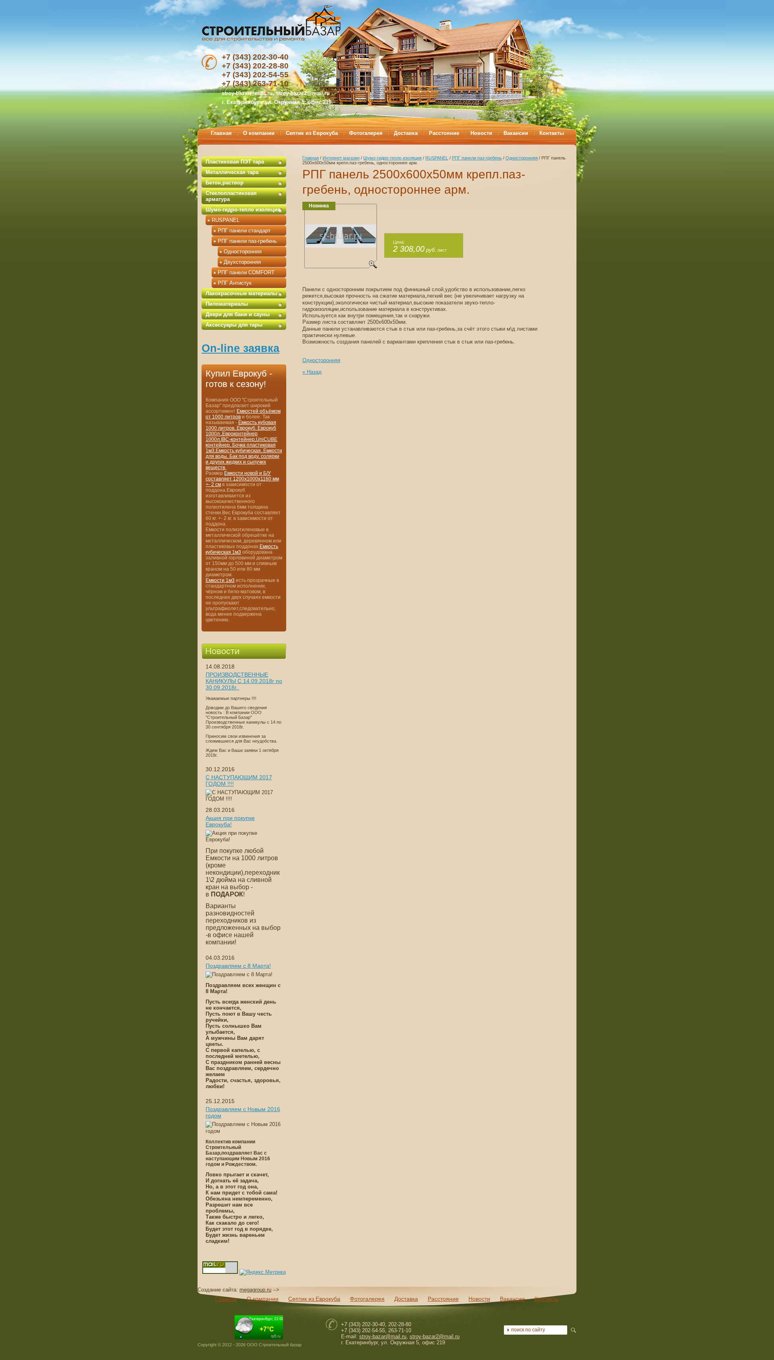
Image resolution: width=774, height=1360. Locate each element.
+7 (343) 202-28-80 (255, 66)
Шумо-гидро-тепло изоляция (392, 157)
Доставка (406, 1299)
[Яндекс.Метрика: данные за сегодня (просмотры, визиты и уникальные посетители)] (262, 1272)
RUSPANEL (436, 157)
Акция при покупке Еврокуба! (230, 821)
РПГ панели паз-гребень (477, 157)
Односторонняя (522, 157)
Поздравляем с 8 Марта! (238, 966)
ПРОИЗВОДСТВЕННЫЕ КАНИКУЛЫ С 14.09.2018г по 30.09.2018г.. (244, 681)
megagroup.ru (255, 1290)
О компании (263, 1299)
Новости (479, 1299)
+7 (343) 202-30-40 (255, 57)
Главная (310, 157)
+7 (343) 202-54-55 (255, 74)
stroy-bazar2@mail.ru (303, 93)
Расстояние (443, 1299)
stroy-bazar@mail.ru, (248, 93)
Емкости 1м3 (220, 580)
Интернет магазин (341, 157)
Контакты (547, 1299)
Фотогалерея (367, 1299)
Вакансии (512, 1299)
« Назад (312, 372)
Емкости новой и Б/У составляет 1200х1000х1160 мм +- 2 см (242, 478)
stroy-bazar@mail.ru (382, 1336)
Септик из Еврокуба (314, 1299)
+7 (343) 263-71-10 (255, 83)
